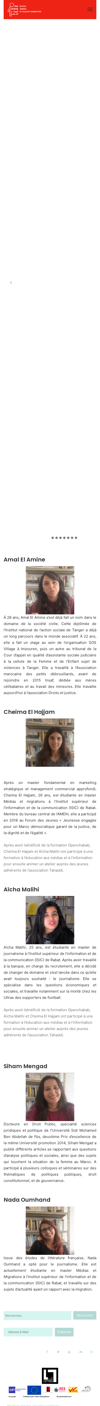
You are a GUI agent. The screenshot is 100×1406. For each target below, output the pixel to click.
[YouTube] (69, 1352)
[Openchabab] (24, 9)
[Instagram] (91, 1352)
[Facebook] (47, 1352)
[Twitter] (58, 1352)
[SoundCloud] (80, 1352)
